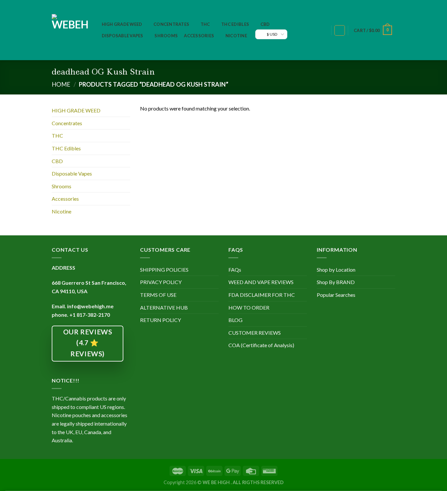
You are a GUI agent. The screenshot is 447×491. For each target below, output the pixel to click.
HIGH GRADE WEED (122, 24)
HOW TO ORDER (248, 307)
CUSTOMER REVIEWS (254, 333)
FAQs (234, 269)
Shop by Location (336, 269)
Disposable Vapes (122, 35)
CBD (265, 24)
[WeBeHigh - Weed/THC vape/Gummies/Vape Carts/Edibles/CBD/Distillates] (70, 30)
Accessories (199, 35)
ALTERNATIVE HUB (164, 307)
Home (61, 84)
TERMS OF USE (158, 295)
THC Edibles (235, 24)
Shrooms (166, 35)
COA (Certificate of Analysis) (261, 345)
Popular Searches (336, 295)
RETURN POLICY (160, 320)
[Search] (323, 30)
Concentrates (171, 24)
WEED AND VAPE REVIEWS (261, 282)
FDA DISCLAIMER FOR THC (261, 295)
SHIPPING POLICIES (164, 269)
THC (205, 24)
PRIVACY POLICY (161, 282)
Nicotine (236, 35)
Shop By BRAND (336, 282)
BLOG (235, 320)
